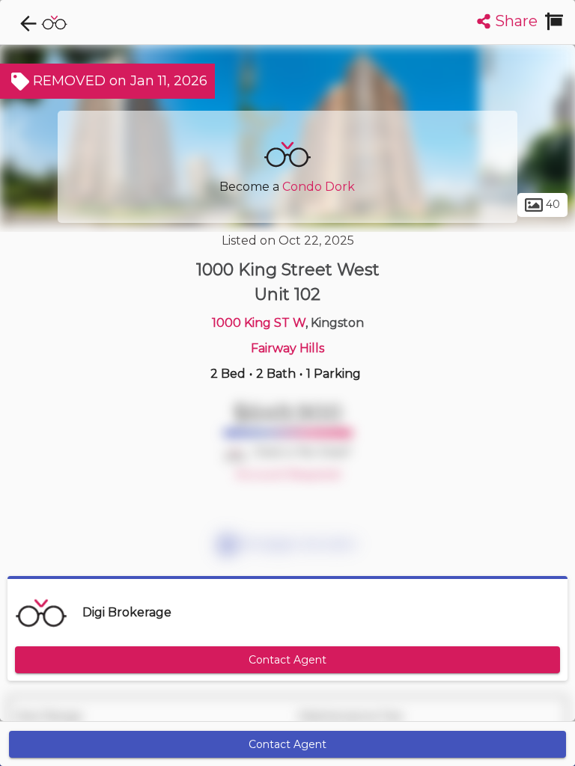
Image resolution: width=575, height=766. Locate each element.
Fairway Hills (287, 348)
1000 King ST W (258, 323)
